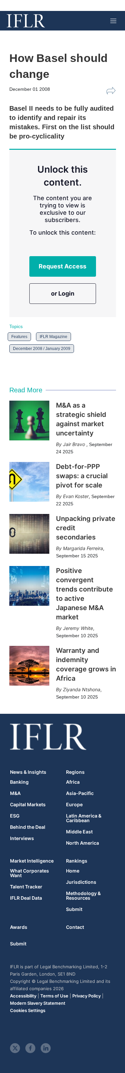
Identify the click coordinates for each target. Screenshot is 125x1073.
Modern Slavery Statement (37, 1003)
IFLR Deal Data (26, 898)
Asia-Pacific (80, 793)
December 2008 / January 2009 (41, 348)
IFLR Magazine (53, 336)
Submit (74, 909)
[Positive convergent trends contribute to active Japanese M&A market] (29, 586)
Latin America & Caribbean (83, 818)
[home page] (26, 21)
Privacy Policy (86, 995)
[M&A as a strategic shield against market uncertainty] (29, 420)
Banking (19, 782)
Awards (18, 927)
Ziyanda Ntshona (81, 689)
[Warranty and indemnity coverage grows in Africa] (29, 666)
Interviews (22, 838)
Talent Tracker (26, 886)
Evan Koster (76, 496)
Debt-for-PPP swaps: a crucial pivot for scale (82, 476)
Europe (74, 804)
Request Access (62, 266)
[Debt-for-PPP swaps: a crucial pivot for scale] (29, 482)
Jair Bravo (74, 444)
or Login (62, 293)
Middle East (79, 831)
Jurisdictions (81, 882)
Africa (73, 782)
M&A (15, 793)
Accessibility (23, 995)
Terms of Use (54, 995)
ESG (15, 816)
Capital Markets (28, 804)
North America (82, 843)
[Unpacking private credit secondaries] (29, 534)
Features (19, 336)
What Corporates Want (29, 873)
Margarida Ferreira (83, 548)
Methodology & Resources (83, 895)
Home (72, 871)
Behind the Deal (27, 827)
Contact (75, 927)
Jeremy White (78, 628)
